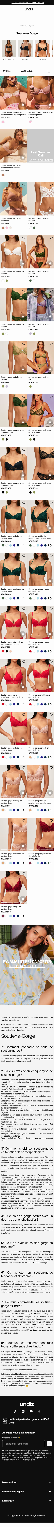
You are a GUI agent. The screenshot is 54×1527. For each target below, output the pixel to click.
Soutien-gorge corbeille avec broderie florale (40, 431)
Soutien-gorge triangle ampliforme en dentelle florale (40, 537)
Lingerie (31, 25)
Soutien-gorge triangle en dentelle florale (11, 908)
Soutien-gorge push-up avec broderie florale (12, 431)
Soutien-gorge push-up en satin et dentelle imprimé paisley (13, 113)
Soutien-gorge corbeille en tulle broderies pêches (41, 113)
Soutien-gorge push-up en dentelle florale (39, 590)
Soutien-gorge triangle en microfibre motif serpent (11, 166)
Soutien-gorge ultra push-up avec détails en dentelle (12, 643)
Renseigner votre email (11, 1438)
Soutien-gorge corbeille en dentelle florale (11, 537)
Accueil (22, 25)
